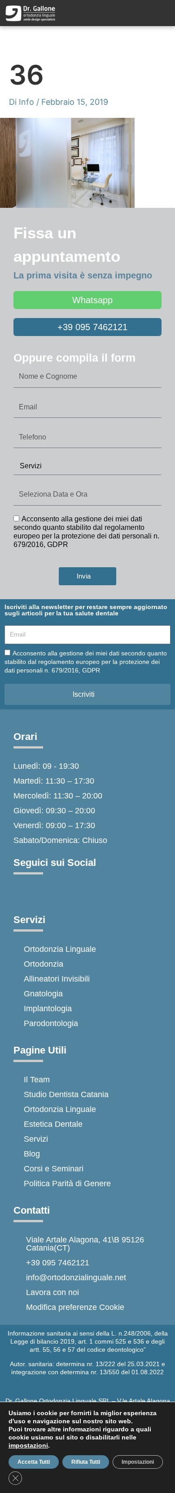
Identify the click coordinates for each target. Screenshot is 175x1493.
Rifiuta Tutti (85, 1462)
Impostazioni (138, 1462)
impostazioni (28, 1445)
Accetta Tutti (34, 1462)
